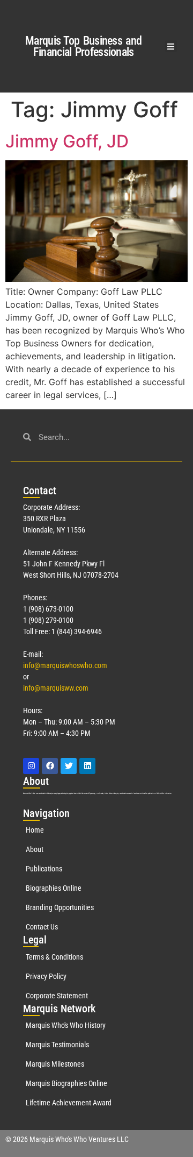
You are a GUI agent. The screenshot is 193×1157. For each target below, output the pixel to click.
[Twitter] (69, 766)
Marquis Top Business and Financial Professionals (83, 46)
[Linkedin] (87, 766)
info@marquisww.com (55, 688)
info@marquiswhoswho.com (65, 665)
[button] (171, 46)
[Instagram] (31, 766)
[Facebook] (50, 766)
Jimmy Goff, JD (67, 141)
